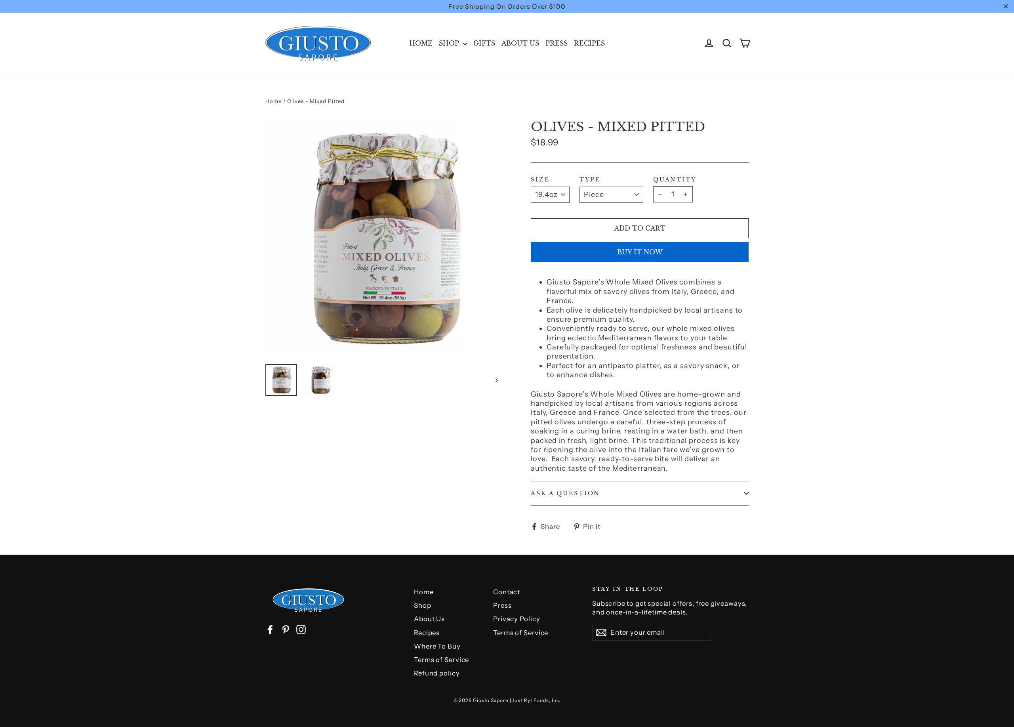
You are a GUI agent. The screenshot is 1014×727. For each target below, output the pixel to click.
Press (556, 43)
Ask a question (565, 493)
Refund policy (437, 673)
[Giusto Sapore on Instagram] (301, 629)
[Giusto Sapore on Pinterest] (285, 629)
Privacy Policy (516, 619)
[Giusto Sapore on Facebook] (270, 629)
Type (589, 179)
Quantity (674, 179)
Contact (506, 592)
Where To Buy (437, 646)
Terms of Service (441, 660)
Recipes (589, 43)
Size (540, 179)
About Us (520, 43)
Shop (450, 43)
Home (421, 43)
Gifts (484, 43)
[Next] (496, 380)
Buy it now (640, 252)
